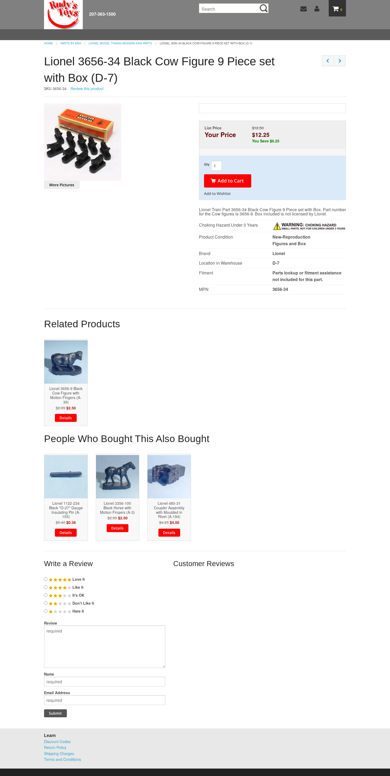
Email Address (57, 692)
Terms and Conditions (62, 759)
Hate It (77, 611)
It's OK (77, 595)
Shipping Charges (59, 753)
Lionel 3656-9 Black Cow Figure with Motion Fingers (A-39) (66, 395)
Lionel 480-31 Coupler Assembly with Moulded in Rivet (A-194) (169, 510)
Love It (78, 579)
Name (49, 674)
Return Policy (55, 747)
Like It (77, 587)
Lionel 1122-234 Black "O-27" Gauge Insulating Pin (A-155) (66, 510)
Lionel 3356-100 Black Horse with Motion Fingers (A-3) (117, 507)
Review (50, 623)
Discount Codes (57, 741)
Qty (207, 164)
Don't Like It (82, 603)
